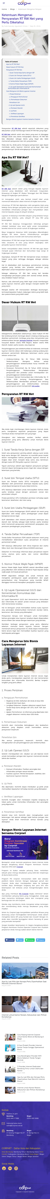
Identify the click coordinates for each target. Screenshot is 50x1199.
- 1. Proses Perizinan (14, 94)
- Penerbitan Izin (14, 102)
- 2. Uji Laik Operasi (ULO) (16, 105)
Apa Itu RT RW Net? (13, 64)
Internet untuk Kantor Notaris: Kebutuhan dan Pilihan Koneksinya (24, 1016)
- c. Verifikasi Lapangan (16, 113)
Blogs (12, 9)
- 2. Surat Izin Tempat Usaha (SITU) (19, 75)
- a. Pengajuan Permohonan (18, 97)
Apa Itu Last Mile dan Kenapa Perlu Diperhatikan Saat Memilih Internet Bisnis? (24, 982)
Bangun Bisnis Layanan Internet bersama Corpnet (23, 119)
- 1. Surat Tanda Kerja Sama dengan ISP (21, 72)
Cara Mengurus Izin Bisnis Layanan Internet (20, 91)
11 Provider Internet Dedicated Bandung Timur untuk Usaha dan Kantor (30, 1069)
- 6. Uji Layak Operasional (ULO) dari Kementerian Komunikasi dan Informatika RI (24, 87)
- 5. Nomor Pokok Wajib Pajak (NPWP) (20, 84)
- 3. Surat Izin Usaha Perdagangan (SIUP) (21, 78)
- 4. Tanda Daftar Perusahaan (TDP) (20, 81)
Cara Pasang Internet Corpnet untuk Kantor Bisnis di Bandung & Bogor (30, 1037)
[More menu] (4, 3)
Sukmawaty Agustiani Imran (16, 26)
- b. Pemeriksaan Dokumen (18, 99)
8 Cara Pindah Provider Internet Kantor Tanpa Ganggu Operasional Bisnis (30, 1047)
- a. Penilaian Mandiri (16, 108)
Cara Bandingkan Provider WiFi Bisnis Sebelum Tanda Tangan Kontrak (29, 1058)
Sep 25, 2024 (35, 26)
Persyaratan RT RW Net (14, 70)
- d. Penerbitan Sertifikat (17, 116)
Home (4, 9)
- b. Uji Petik (13, 111)
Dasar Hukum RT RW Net (15, 67)
